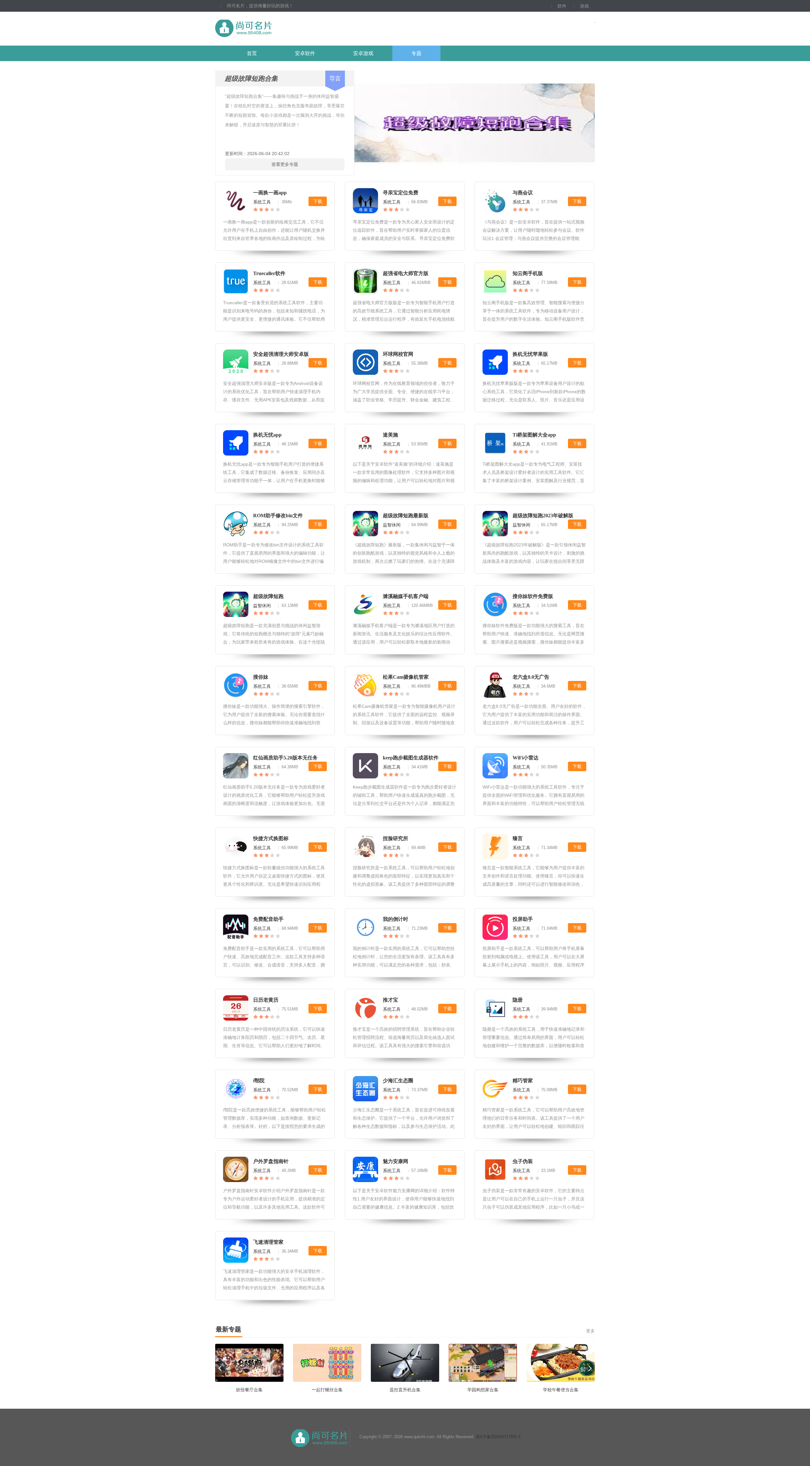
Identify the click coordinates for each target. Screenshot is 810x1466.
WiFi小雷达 (526, 757)
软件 (562, 6)
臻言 (518, 838)
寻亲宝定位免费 (400, 192)
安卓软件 (305, 53)
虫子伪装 (523, 1161)
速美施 (390, 434)
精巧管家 (523, 1080)
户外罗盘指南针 (271, 1161)
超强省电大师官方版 (405, 273)
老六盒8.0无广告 (531, 677)
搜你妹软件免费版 (533, 596)
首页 (252, 53)
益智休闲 (392, 524)
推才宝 (390, 1000)
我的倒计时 (395, 919)
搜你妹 (260, 677)
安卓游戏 (363, 53)
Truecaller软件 (269, 273)
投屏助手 (523, 919)
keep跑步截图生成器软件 (411, 757)
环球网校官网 (398, 354)
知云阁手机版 (528, 273)
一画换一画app (270, 192)
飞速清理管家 (268, 1242)
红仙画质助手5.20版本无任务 (285, 757)
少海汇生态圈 (398, 1080)
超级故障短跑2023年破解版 (543, 515)
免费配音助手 (268, 919)
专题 (416, 53)
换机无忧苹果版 (530, 354)
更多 (590, 1330)
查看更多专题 (284, 164)
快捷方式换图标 (271, 838)
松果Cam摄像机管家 (406, 677)
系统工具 (262, 201)
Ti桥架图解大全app (534, 434)
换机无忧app (267, 434)
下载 (317, 201)
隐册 (518, 1000)
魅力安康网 (395, 1161)
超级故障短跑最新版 (405, 515)
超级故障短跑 (268, 596)
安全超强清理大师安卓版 (281, 354)
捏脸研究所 (395, 838)
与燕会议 (523, 192)
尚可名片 (278, 29)
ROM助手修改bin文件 (278, 515)
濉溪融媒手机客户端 (405, 596)
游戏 (584, 6)
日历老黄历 (265, 1000)
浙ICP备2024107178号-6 (498, 1436)
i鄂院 (259, 1080)
